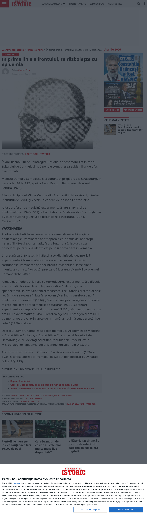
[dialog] (73, 490)
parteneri (17, 483)
